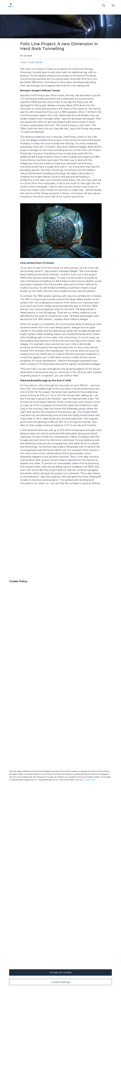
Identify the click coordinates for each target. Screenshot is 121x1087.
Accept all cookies (61, 972)
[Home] (10, 5)
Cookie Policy (89, 780)
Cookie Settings (60, 982)
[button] (61, 230)
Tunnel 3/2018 (34, 62)
